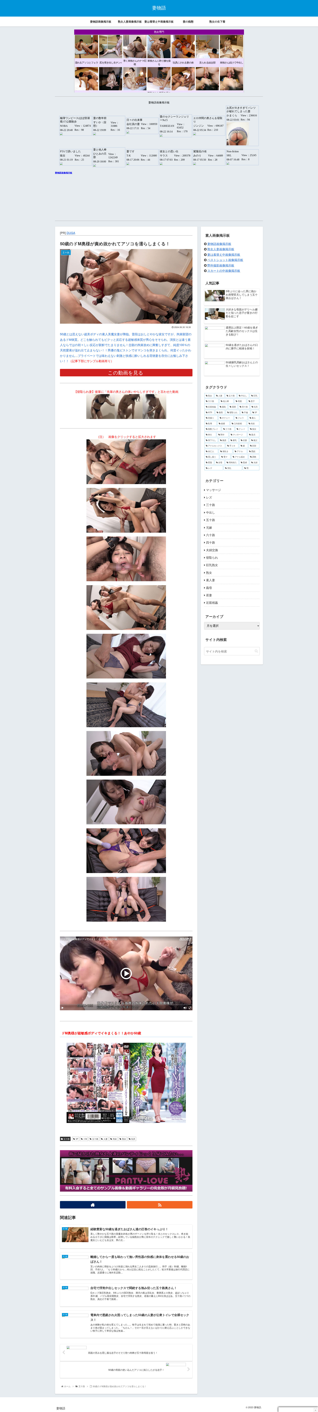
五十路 (67, 1138)
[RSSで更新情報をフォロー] (159, 1204)
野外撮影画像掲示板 (220, 265)
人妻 (105, 1138)
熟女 (124, 1138)
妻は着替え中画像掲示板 (223, 254)
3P (77, 1138)
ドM (85, 1138)
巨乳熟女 (212, 565)
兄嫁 (209, 527)
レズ (209, 497)
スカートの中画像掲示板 (223, 270)
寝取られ (212, 557)
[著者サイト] (93, 1204)
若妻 (209, 595)
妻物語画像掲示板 (219, 243)
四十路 (210, 542)
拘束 (115, 1138)
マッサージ (213, 490)
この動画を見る (126, 372)
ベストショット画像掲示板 (225, 260)
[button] (256, 651)
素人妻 (210, 580)
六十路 (210, 535)
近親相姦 (212, 602)
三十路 (210, 504)
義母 (209, 587)
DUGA (71, 233)
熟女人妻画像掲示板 (220, 249)
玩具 (133, 1138)
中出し (210, 512)
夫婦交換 (212, 550)
